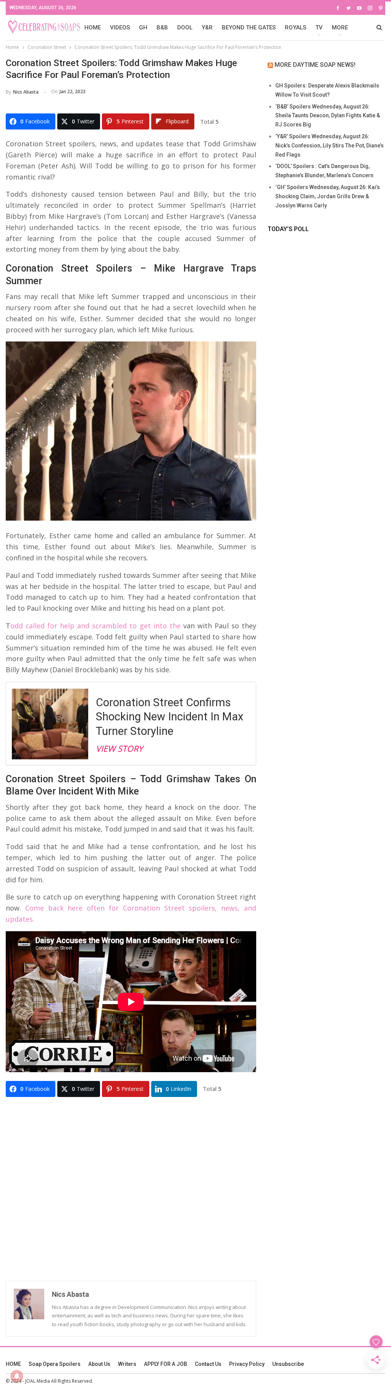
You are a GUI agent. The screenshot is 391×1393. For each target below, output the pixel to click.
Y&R (207, 27)
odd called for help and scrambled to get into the (95, 625)
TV (319, 27)
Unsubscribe (288, 1364)
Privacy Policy (247, 1364)
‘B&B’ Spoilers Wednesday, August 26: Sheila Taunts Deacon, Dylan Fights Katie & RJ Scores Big (327, 116)
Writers (127, 1364)
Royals (295, 27)
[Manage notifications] (17, 1376)
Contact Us (208, 1364)
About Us (99, 1364)
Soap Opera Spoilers (55, 1364)
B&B (162, 27)
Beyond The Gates (249, 27)
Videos (120, 27)
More (340, 27)
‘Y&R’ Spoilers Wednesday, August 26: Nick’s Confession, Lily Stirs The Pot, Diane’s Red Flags (329, 145)
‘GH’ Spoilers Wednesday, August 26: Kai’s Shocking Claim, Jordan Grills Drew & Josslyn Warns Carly (327, 196)
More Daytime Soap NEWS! (315, 64)
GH (143, 27)
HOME (92, 27)
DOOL (184, 27)
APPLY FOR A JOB (165, 1364)
